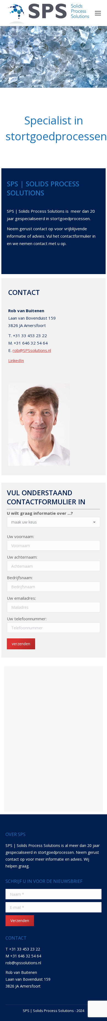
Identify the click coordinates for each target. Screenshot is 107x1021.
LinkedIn (16, 360)
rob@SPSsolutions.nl (32, 350)
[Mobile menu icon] (98, 13)
